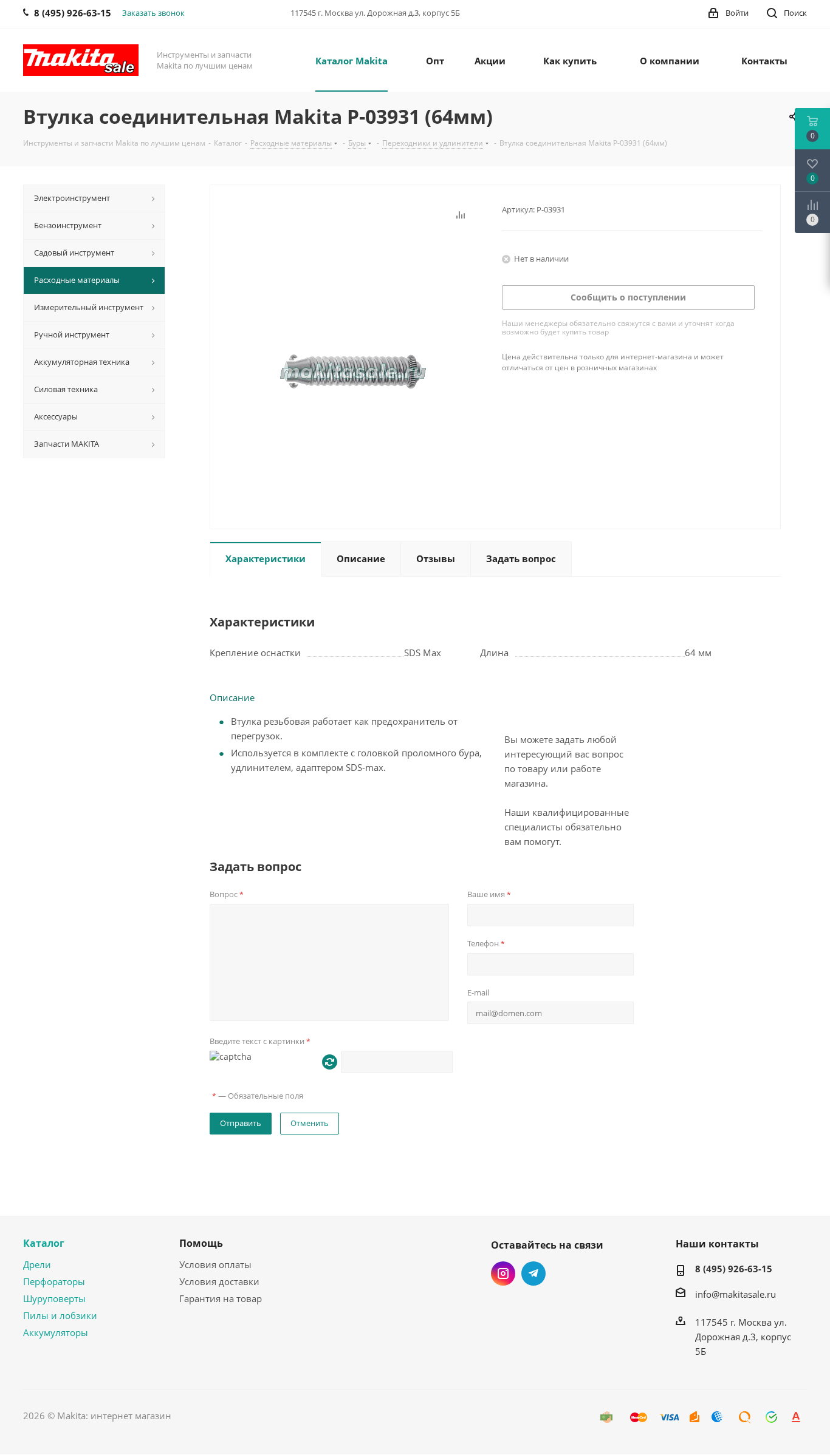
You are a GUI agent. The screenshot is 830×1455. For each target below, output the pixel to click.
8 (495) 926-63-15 (733, 1269)
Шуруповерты (54, 1298)
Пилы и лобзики (60, 1315)
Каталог (43, 1243)
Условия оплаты (215, 1264)
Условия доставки (219, 1281)
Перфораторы (54, 1281)
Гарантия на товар (220, 1298)
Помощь (201, 1243)
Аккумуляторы (55, 1332)
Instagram (503, 1273)
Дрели (37, 1264)
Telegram (533, 1273)
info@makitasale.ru (735, 1294)
